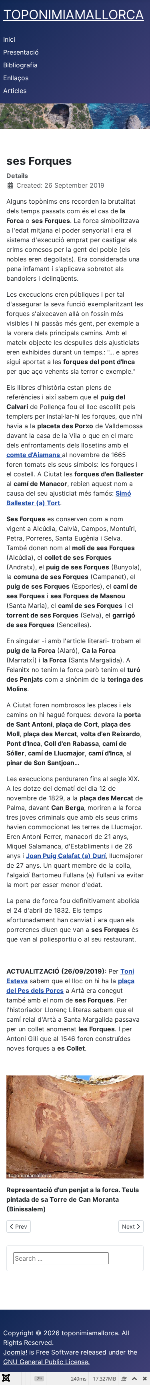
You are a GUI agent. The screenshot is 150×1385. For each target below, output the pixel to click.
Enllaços (15, 78)
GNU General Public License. (46, 1362)
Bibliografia (20, 65)
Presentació (21, 52)
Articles (14, 91)
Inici (9, 39)
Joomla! (15, 1352)
